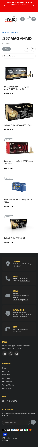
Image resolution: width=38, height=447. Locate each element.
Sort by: (6, 56)
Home (4, 32)
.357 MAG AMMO (12, 32)
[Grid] (26, 49)
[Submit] (33, 422)
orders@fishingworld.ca (20, 300)
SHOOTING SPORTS (9, 401)
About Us (5, 371)
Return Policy (7, 378)
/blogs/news (17, 331)
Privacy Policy (7, 389)
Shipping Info (7, 382)
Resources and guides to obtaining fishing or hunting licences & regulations (22, 314)
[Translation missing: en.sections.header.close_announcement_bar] (36, 6)
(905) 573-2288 (23, 278)
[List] (33, 49)
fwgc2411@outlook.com (21, 295)
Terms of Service (8, 385)
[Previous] (5, 6)
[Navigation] (33, 19)
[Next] (33, 6)
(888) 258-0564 (25, 281)
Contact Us (6, 375)
